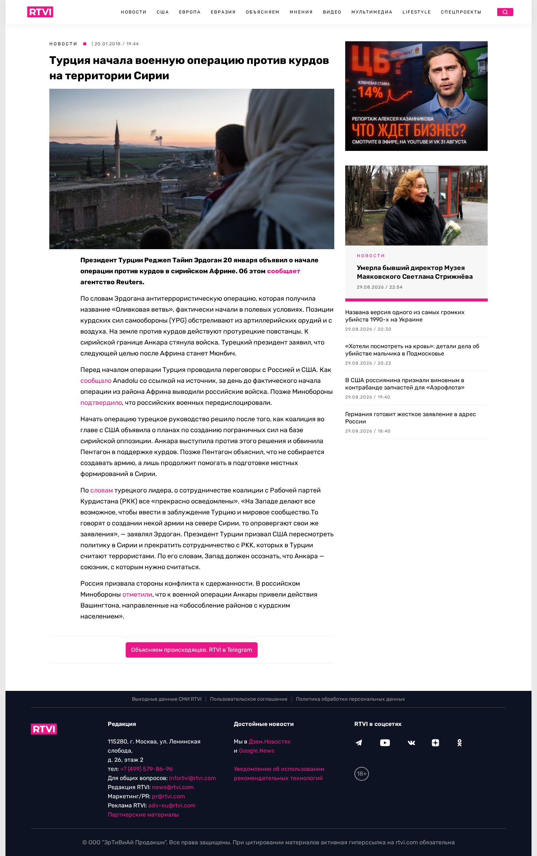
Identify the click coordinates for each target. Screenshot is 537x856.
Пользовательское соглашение (248, 699)
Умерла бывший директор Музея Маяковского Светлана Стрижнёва (415, 272)
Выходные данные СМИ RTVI (167, 699)
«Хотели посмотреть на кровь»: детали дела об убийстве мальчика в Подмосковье (412, 350)
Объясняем (263, 12)
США (163, 12)
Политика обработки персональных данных (350, 699)
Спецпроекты (461, 12)
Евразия (223, 12)
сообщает (283, 271)
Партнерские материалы (143, 814)
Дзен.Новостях (270, 741)
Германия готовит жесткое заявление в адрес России (410, 418)
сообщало (95, 381)
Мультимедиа (372, 12)
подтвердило (101, 403)
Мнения (301, 12)
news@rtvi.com (173, 787)
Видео (332, 12)
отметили (137, 594)
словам (101, 490)
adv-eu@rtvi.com (171, 805)
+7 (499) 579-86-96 (146, 768)
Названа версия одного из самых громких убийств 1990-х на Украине (405, 316)
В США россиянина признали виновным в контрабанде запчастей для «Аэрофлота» (405, 384)
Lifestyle (417, 12)
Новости (134, 12)
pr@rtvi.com (168, 796)
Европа (190, 12)
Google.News (256, 750)
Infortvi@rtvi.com (192, 778)
